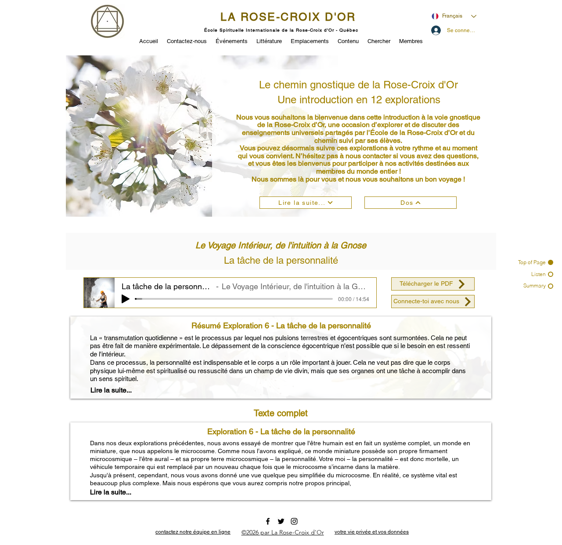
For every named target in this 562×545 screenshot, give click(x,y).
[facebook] (267, 521)
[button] (231, 40)
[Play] (126, 298)
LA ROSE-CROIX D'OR (288, 17)
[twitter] (281, 521)
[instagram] (294, 521)
